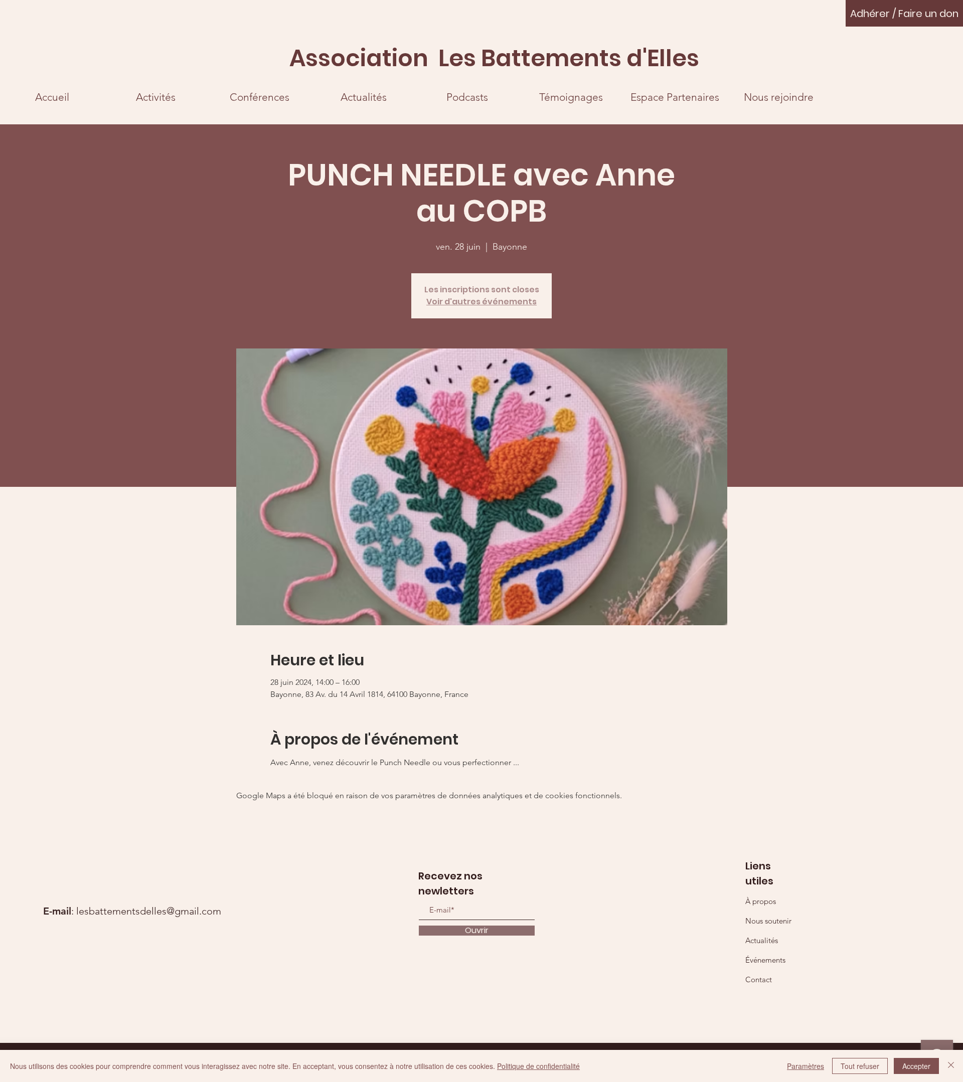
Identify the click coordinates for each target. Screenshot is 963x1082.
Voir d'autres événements (481, 301)
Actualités (761, 940)
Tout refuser (860, 1066)
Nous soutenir (768, 921)
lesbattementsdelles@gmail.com (148, 911)
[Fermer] (951, 1066)
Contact (758, 979)
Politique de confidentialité (538, 1066)
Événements (765, 960)
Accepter (916, 1066)
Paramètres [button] (805, 1066)
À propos (760, 901)
